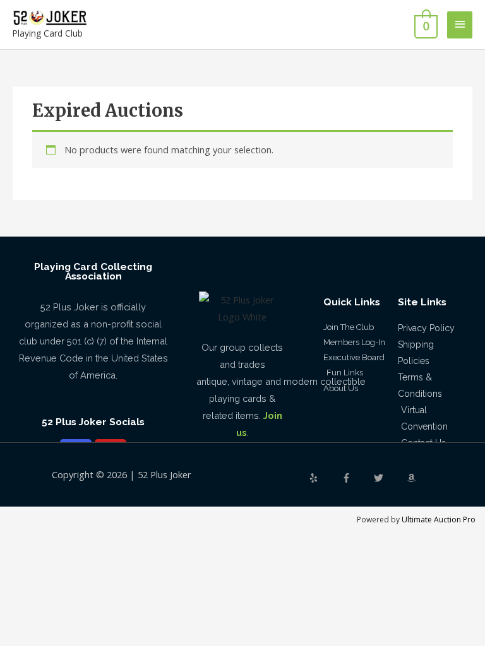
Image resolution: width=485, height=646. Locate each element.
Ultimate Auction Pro (439, 519)
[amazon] (413, 478)
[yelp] (324, 478)
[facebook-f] (357, 478)
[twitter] (389, 478)
